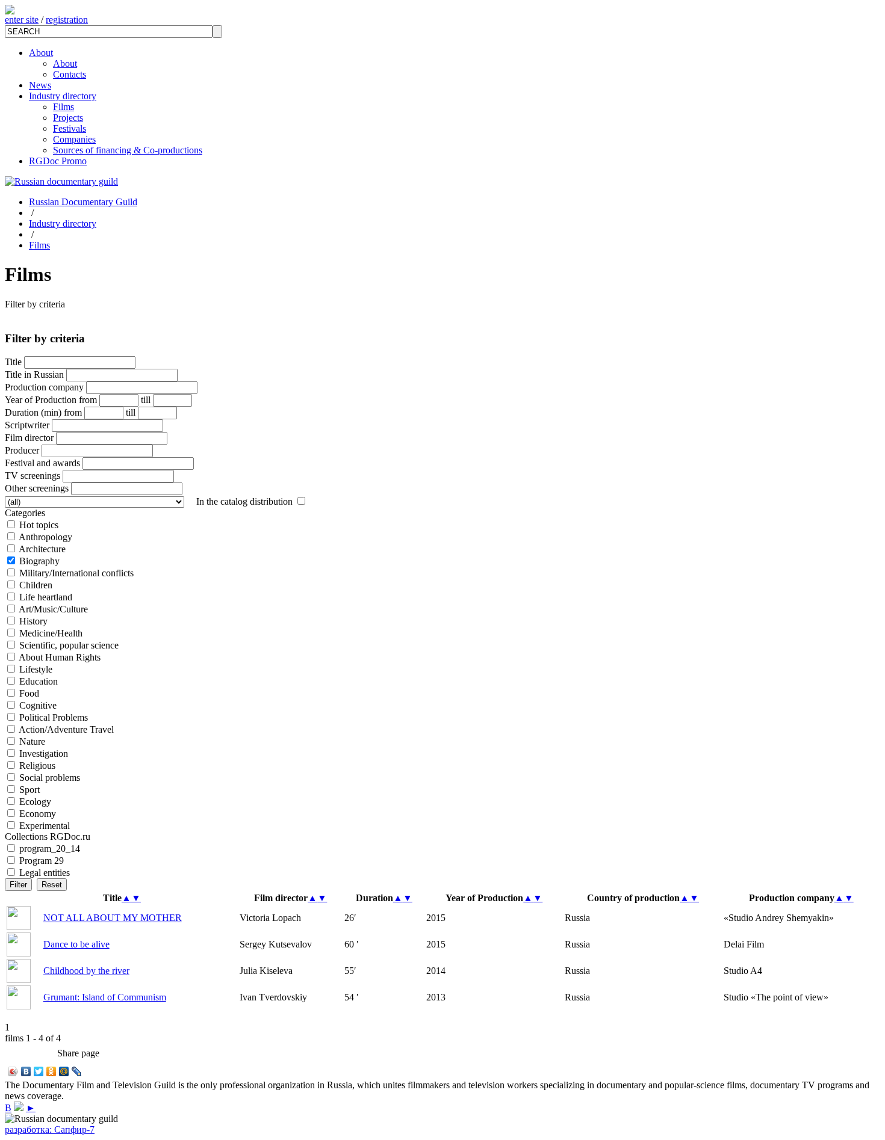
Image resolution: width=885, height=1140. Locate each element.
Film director (29, 438)
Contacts (69, 74)
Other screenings (37, 488)
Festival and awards (42, 463)
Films (63, 107)
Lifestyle (35, 669)
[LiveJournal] (76, 1071)
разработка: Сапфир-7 (50, 1129)
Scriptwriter (27, 425)
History (33, 621)
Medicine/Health (50, 633)
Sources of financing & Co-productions (127, 150)
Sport (29, 789)
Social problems (49, 777)
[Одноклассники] (51, 1071)
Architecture (42, 549)
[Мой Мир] (64, 1071)
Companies (74, 139)
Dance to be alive (76, 944)
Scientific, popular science (69, 645)
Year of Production (40, 400)
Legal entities (44, 872)
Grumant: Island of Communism (104, 997)
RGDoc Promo (58, 161)
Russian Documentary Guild (83, 202)
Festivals (69, 128)
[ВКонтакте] (26, 1071)
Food (29, 693)
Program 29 (41, 860)
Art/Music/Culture (53, 609)
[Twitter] (39, 1071)
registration (67, 19)
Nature (32, 741)
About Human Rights (60, 657)
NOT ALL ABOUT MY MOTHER (112, 918)
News (40, 85)
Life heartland (45, 597)
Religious (37, 765)
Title (13, 362)
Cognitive (38, 705)
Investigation (43, 753)
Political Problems (53, 717)
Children (35, 585)
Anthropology (45, 537)
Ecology (35, 801)
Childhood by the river (86, 971)
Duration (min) (33, 412)
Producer (22, 450)
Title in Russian (34, 374)
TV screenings (32, 475)
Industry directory (62, 96)
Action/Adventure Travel (66, 729)
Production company (44, 387)
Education (38, 681)
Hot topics (38, 525)
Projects (68, 117)
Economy (37, 814)
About (41, 53)
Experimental (44, 826)
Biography (39, 561)
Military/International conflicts (76, 573)
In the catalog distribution (244, 501)
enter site (22, 19)
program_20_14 (49, 848)
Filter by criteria (35, 304)
